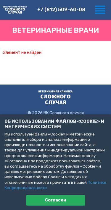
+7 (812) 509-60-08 (61, 9)
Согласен (55, 200)
